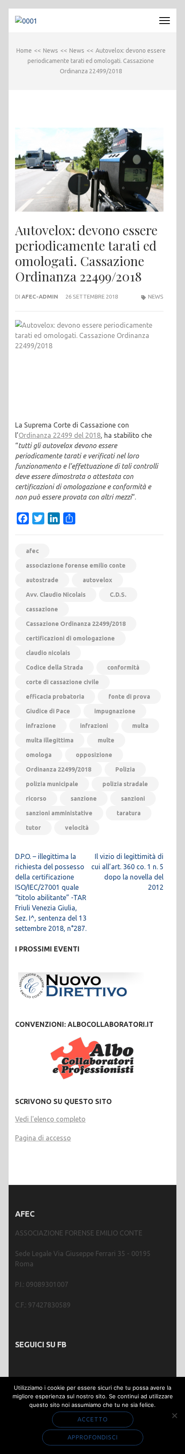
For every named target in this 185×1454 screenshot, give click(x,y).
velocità (77, 827)
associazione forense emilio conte (76, 565)
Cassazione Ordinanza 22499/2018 (76, 623)
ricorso (36, 798)
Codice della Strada (54, 667)
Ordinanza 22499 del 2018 (59, 435)
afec (32, 550)
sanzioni (133, 798)
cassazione (42, 609)
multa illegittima (50, 740)
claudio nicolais (48, 652)
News (155, 296)
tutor (33, 827)
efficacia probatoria (55, 696)
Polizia (125, 769)
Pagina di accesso (43, 1138)
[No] (174, 1415)
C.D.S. (118, 594)
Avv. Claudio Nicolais (56, 594)
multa (140, 725)
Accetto (92, 1419)
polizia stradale (125, 784)
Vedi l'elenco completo (50, 1119)
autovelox (97, 580)
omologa (39, 754)
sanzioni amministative (59, 813)
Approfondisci (93, 1437)
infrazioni (94, 725)
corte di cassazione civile (62, 682)
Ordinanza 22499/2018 (58, 769)
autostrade (42, 580)
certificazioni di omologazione (70, 638)
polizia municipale (52, 784)
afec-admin (40, 296)
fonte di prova (129, 696)
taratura (129, 813)
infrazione (41, 725)
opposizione (94, 754)
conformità (123, 667)
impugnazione (115, 711)
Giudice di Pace (48, 711)
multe (106, 740)
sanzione (84, 798)
